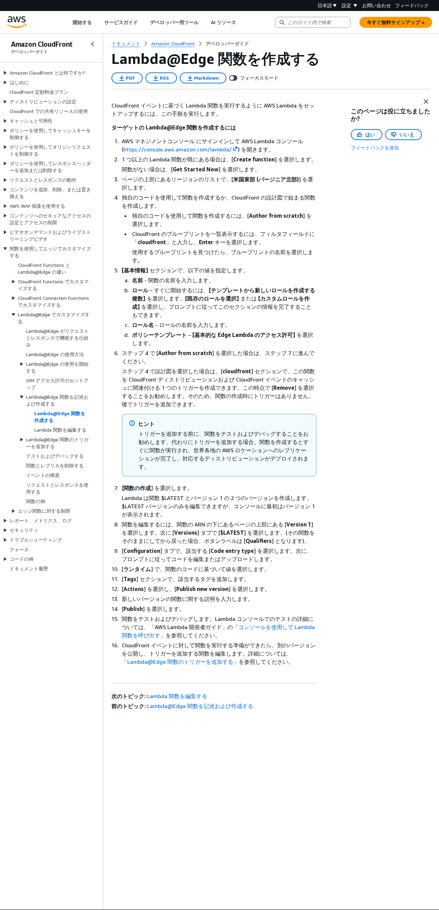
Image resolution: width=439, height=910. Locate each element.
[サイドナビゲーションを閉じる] (92, 43)
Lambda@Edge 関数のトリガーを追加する (180, 661)
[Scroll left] (67, 22)
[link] (227, 43)
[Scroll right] (241, 22)
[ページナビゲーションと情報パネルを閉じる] (426, 101)
